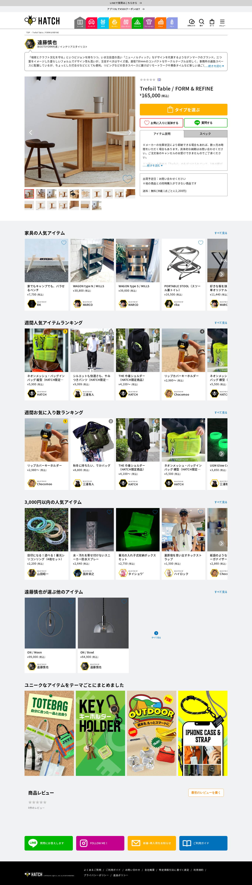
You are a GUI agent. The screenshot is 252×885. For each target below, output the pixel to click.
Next (130, 132)
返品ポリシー (120, 875)
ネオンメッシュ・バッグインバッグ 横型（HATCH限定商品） (183, 467)
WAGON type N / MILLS (88, 286)
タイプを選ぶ (187, 110)
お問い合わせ (133, 870)
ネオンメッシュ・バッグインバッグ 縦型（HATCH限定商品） (46, 378)
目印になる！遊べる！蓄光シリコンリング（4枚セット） (46, 557)
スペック (205, 134)
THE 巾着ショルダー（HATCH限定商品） (132, 378)
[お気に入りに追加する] (127, 179)
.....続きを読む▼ (214, 66)
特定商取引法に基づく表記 (174, 870)
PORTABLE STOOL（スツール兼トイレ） (182, 288)
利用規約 (199, 870)
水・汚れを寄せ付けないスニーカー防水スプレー (92, 557)
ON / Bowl (87, 652)
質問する (207, 122)
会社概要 (150, 870)
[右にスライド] (222, 275)
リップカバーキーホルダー (181, 376)
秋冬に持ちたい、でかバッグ (92, 465)
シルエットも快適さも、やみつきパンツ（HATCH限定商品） (92, 378)
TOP (28, 33)
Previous (30, 132)
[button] (202, 23)
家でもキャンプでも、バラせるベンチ (46, 288)
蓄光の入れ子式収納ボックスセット (137, 557)
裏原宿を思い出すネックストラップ (183, 557)
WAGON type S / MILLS (134, 286)
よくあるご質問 (93, 870)
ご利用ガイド (113, 870)
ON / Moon (34, 652)
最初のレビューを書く (206, 792)
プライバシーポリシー (97, 875)
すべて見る (220, 233)
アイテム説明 (162, 134)
